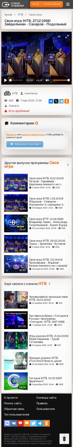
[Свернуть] (66, 36)
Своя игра (35, 14)
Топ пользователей (16, 414)
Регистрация (52, 4)
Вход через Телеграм (26, 144)
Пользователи (45, 408)
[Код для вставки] (59, 36)
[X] (56, 101)
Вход (36, 4)
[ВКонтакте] (51, 101)
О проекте (11, 397)
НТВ (20, 14)
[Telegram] (61, 101)
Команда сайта (46, 397)
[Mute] (47, 80)
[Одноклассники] (66, 101)
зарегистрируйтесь (33, 134)
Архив (8, 14)
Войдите (11, 134)
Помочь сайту (13, 403)
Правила (41, 403)
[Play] (5, 80)
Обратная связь (14, 408)
